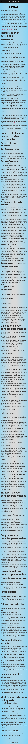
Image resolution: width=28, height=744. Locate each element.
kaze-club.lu (14, 122)
